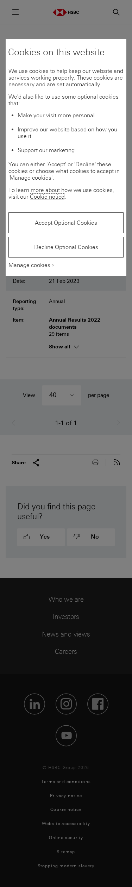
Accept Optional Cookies (66, 222)
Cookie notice (47, 196)
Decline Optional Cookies (66, 247)
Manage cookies (29, 265)
